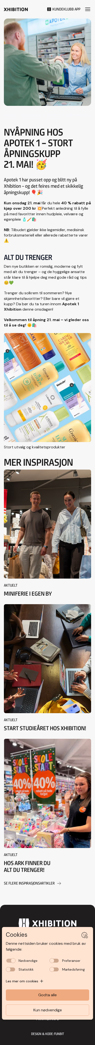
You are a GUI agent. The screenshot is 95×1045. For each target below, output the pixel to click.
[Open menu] (87, 9)
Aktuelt (53, 115)
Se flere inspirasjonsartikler (29, 883)
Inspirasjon (31, 115)
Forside (10, 115)
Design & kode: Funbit (47, 1034)
